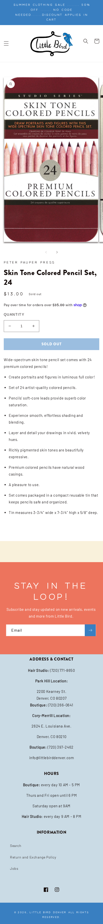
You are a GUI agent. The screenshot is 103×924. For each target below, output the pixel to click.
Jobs (14, 868)
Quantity (14, 314)
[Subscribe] (90, 630)
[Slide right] (57, 252)
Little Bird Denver (48, 912)
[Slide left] (46, 252)
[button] (6, 43)
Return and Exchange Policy (33, 857)
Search (16, 845)
